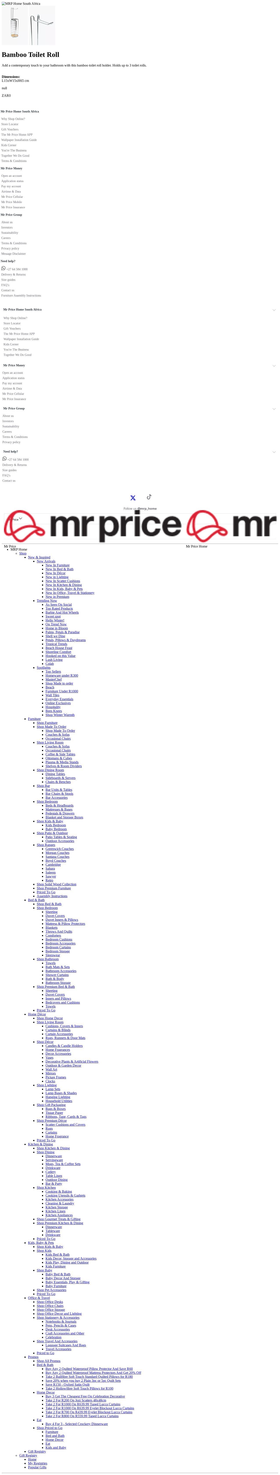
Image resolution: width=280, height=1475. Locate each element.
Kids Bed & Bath (58, 1254)
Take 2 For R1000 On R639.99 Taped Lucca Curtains (83, 1404)
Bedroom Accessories (60, 943)
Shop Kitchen (46, 1187)
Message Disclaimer (13, 253)
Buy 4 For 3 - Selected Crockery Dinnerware (77, 1424)
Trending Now (47, 600)
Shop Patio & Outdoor (52, 833)
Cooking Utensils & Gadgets (65, 1195)
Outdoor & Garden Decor (63, 1065)
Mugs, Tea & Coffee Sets (63, 1164)
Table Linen (54, 1176)
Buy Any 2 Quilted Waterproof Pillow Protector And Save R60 (89, 1369)
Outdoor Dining (57, 1180)
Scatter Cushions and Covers (65, 1124)
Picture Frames (56, 1077)
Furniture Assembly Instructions (21, 295)
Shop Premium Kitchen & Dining (60, 1223)
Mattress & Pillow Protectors (65, 923)
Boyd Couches (56, 860)
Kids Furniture (56, 1266)
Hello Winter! (55, 620)
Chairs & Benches (58, 782)
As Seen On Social (59, 604)
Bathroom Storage (58, 983)
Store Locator (9, 124)
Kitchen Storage (57, 1207)
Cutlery (51, 1172)
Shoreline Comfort (58, 652)
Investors (6, 227)
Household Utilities (59, 1101)
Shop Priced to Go (49, 1428)
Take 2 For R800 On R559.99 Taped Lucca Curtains (82, 1416)
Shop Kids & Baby (50, 821)
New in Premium (57, 597)
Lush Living (54, 660)
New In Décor (55, 573)
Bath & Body (55, 979)
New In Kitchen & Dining (64, 585)
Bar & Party (54, 1183)
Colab (50, 664)
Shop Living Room (50, 742)
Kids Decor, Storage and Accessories (71, 1258)
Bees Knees (54, 711)
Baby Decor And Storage (63, 1278)
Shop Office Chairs (50, 1306)
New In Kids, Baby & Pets (64, 589)
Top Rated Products (59, 608)
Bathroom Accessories (61, 971)
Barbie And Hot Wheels (62, 612)
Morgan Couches (57, 853)
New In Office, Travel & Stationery (70, 593)
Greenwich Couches (60, 849)
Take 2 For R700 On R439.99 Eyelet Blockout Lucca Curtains (89, 1412)
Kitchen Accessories (60, 1199)
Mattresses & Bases (59, 809)
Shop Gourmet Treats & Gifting (58, 1219)
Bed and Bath (55, 1436)
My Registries (37, 1463)
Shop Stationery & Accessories (58, 1317)
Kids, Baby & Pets (41, 1243)
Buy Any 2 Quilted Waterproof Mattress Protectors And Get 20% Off (93, 1373)
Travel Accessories (58, 1349)
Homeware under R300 (62, 675)
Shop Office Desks (50, 1302)
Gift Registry (37, 1451)
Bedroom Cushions (59, 939)
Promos (33, 1357)
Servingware (54, 1160)
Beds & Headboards (60, 805)
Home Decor (46, 1392)
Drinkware (53, 1168)
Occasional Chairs (58, 738)
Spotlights (44, 667)
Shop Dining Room (50, 770)
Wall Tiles (52, 695)
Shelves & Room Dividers (64, 766)
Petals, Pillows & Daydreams (66, 640)
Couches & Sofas (58, 734)
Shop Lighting (47, 1085)
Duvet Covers (55, 916)
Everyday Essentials (59, 699)
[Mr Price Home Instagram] (138, 497)
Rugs (49, 1128)
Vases (49, 1057)
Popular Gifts (37, 1467)
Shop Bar (43, 786)
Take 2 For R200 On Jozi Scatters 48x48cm (76, 1400)
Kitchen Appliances (59, 1215)
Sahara (50, 868)
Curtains (51, 1132)
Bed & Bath (36, 900)
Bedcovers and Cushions (63, 1002)
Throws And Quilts (59, 931)
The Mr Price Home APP (17, 134)
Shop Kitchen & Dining (53, 1148)
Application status (12, 181)
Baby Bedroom (56, 829)
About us (6, 222)
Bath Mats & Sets (58, 967)
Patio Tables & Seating (61, 837)
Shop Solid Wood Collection (56, 884)
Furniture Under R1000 (62, 691)
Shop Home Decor (50, 1018)
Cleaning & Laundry (60, 1203)
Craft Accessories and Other (65, 1333)
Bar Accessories (57, 797)
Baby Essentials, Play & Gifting (67, 1282)
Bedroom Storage (58, 951)
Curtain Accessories (59, 1034)
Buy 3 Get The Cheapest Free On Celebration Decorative (85, 1396)
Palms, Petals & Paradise (63, 632)
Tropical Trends (56, 644)
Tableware (53, 1231)
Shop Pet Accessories (51, 1290)
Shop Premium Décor (52, 1120)
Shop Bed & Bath (49, 904)
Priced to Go (45, 1353)
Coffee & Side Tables (60, 754)
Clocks (50, 1081)
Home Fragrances (58, 1050)
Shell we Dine (55, 636)
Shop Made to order (59, 683)
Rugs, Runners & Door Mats (65, 1038)
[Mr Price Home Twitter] (133, 499)
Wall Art (51, 1069)
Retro (49, 880)
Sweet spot (53, 616)
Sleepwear (53, 955)
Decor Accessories (58, 1053)
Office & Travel (39, 1298)
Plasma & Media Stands (62, 762)
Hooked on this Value (60, 656)
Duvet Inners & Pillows (62, 920)
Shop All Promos (48, 1361)
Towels (51, 963)
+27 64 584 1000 (16, 269)
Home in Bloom (57, 628)
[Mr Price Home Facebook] (128, 497)
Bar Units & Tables (59, 790)
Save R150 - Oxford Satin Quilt (67, 1384)
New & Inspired (39, 557)
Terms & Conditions (13, 161)
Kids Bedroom (56, 825)
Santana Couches (57, 857)
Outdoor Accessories (60, 841)
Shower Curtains (57, 975)
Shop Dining (45, 1152)
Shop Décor (45, 1042)
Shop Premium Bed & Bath (56, 987)
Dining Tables (55, 774)
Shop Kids (44, 1250)
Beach (50, 687)
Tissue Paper (54, 1113)
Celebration (53, 1337)
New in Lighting (57, 577)
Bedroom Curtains (58, 947)
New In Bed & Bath (60, 569)
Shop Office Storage (51, 1310)
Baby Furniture (56, 1286)
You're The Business (13, 150)
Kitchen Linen (55, 1211)
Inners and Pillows (58, 998)
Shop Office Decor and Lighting (59, 1313)
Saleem (51, 872)
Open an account (11, 175)
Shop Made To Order (51, 727)
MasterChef (54, 679)
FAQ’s (5, 285)
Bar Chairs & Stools (59, 793)
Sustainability (9, 232)
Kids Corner (8, 145)
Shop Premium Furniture (54, 888)
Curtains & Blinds (58, 1030)
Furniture (34, 719)
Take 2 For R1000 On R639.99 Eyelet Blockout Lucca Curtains (90, 1408)
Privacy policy (10, 248)
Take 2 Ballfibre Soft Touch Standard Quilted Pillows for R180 (89, 1376)
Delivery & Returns (13, 274)
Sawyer (51, 876)
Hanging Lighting (58, 1097)
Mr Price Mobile (11, 202)
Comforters (53, 935)
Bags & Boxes (56, 1109)
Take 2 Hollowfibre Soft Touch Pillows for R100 (79, 1388)
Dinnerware (54, 1156)
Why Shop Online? (13, 119)
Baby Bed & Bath (58, 1274)
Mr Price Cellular (12, 196)
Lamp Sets (53, 1089)
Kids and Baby (56, 1447)
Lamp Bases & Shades (61, 1093)
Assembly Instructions (52, 896)
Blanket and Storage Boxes (64, 817)
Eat (39, 1420)
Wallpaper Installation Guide (19, 140)
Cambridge (53, 864)
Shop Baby (44, 1270)
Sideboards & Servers (60, 778)
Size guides (8, 279)
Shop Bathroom (48, 959)
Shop (22, 553)
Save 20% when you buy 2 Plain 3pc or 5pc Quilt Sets (83, 1380)
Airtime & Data (11, 191)
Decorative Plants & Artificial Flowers (72, 1061)
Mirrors (51, 1073)
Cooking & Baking (59, 1191)
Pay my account (11, 186)
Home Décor (37, 1014)
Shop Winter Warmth (60, 715)
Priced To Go (46, 892)
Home (32, 1459)
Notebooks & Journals (61, 1321)
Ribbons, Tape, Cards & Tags (66, 1117)
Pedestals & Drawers (60, 813)
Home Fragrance (57, 1136)
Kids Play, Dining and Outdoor (67, 1262)
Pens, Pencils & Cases (61, 1325)
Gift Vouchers (9, 129)
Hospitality (53, 707)
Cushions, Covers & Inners (64, 1026)
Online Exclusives (58, 703)
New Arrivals (46, 561)
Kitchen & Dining (40, 1144)
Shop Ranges (46, 845)
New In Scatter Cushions (63, 581)
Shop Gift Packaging (51, 1105)
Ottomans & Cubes (59, 758)
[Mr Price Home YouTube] (142, 497)
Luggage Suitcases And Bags (66, 1345)
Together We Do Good (15, 155)
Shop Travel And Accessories (57, 1341)
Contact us (7, 290)
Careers (5, 238)
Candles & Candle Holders (64, 1046)
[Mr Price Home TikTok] (149, 498)
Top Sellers (53, 671)
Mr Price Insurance (13, 207)
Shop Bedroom (47, 801)
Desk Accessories (58, 1329)
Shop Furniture (47, 723)
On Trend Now (56, 624)
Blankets (52, 927)
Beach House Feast (59, 648)
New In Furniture (58, 565)
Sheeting (52, 912)
